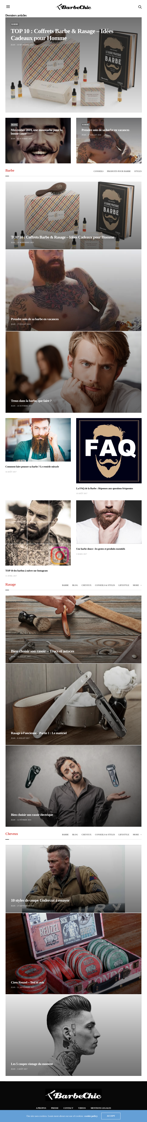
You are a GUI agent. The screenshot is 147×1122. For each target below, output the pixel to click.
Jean (13, 45)
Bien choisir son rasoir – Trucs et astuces (42, 651)
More (136, 585)
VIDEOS (82, 1108)
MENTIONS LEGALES (101, 1108)
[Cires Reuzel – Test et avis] (73, 953)
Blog (14, 125)
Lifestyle (123, 585)
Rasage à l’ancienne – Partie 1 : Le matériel (39, 733)
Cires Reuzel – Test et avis (27, 982)
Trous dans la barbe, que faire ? (31, 401)
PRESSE (54, 1108)
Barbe (14, 24)
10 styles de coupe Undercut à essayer (40, 900)
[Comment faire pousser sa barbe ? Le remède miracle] (38, 440)
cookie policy (91, 1116)
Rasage (10, 584)
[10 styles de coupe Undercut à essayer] (73, 879)
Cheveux (86, 585)
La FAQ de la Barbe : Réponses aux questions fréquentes (104, 488)
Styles (138, 171)
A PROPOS (41, 1108)
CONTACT (68, 1108)
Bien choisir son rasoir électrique (32, 815)
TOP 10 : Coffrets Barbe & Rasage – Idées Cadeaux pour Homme (62, 237)
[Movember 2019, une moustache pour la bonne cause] (38, 141)
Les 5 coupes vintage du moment (32, 1064)
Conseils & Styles (105, 585)
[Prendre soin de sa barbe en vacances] (109, 141)
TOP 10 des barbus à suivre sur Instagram (26, 570)
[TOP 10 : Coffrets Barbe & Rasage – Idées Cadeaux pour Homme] (73, 64)
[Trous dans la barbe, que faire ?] (73, 372)
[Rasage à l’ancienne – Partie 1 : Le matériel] (73, 704)
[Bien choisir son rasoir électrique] (73, 786)
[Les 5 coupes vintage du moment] (73, 1035)
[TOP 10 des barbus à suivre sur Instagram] (38, 533)
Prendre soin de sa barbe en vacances (105, 130)
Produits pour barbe (119, 171)
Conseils (98, 171)
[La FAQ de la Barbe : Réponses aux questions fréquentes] (109, 450)
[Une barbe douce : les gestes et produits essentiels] (109, 522)
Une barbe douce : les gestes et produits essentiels (100, 549)
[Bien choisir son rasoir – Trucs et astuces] (73, 629)
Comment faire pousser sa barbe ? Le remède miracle (32, 466)
